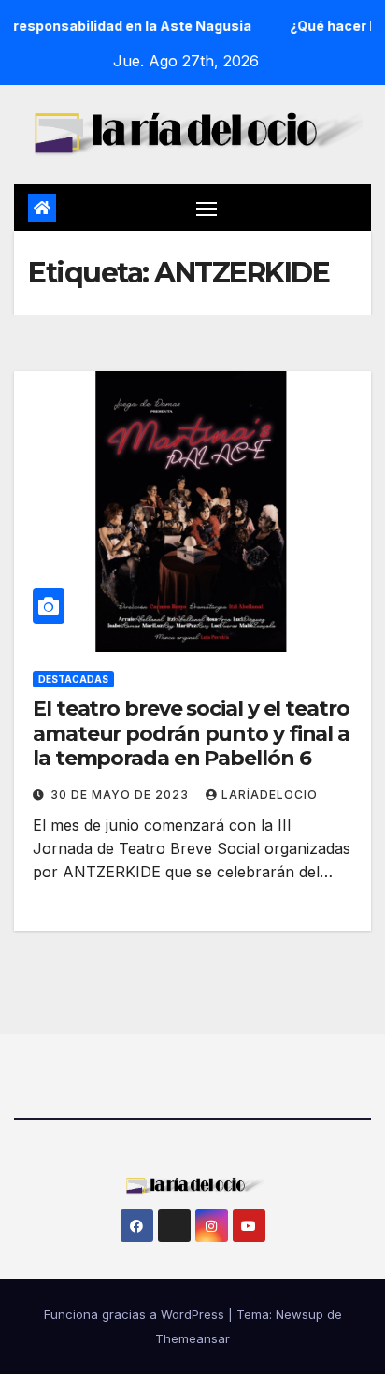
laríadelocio (269, 795)
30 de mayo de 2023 (121, 795)
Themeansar (192, 1338)
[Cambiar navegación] (206, 208)
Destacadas (73, 679)
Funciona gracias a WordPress (136, 1314)
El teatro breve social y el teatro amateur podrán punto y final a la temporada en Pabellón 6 (191, 733)
